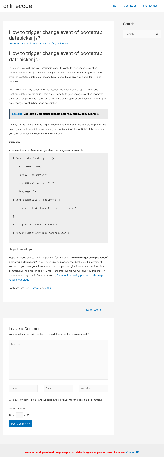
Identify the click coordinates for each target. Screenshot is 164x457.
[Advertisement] (142, 93)
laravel (35, 288)
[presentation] (117, 5)
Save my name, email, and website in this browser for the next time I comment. (57, 399)
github (48, 288)
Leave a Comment (19, 43)
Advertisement (150, 5)
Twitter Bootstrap (41, 43)
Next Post (93, 309)
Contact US (130, 5)
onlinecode (17, 5)
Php (114, 5)
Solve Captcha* (17, 408)
